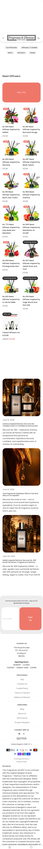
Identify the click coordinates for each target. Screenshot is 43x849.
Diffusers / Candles (29, 47)
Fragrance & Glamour (23, 759)
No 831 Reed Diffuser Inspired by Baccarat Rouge (31, 129)
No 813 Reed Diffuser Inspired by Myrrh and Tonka (11, 195)
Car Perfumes (11, 47)
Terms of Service (22, 693)
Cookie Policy (22, 688)
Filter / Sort (21, 92)
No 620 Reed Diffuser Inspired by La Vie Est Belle (11, 299)
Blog (22, 709)
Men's (10, 53)
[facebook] (19, 734)
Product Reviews (22, 722)
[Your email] (10, 618)
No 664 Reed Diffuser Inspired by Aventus (31, 195)
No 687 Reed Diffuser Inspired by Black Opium (31, 162)
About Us (22, 713)
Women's (21, 53)
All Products (22, 718)
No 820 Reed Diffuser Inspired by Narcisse (11, 162)
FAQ (22, 679)
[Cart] (38, 38)
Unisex (32, 53)
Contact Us (22, 684)
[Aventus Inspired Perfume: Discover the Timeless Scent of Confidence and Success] (21, 397)
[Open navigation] (4, 38)
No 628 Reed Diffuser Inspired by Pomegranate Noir (11, 263)
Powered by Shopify (21, 761)
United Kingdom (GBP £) (20, 744)
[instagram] (24, 734)
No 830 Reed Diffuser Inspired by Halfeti (11, 129)
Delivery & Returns (22, 697)
